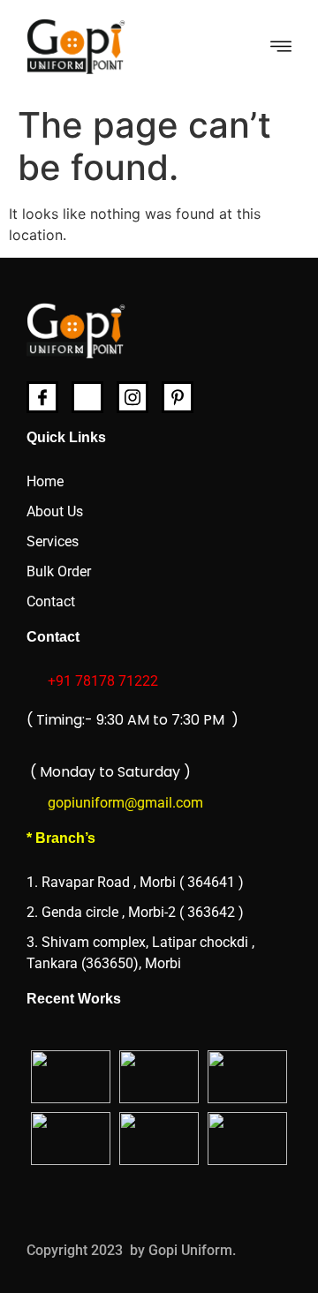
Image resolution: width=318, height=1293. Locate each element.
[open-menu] (281, 48)
